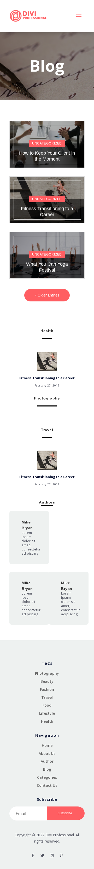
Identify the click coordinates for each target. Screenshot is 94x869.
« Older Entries (47, 295)
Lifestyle (47, 713)
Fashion (47, 689)
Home (47, 745)
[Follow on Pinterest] (61, 855)
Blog (47, 769)
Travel (47, 697)
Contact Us (47, 785)
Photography (47, 673)
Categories (47, 777)
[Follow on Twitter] (42, 855)
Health (47, 721)
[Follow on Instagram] (51, 855)
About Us (47, 753)
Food (47, 705)
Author (47, 761)
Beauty (47, 681)
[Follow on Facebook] (33, 855)
